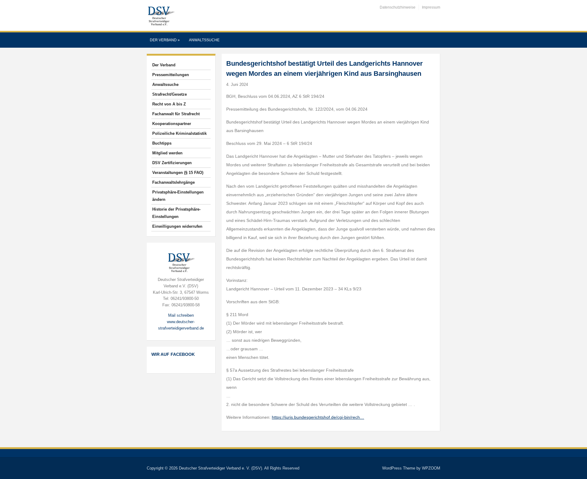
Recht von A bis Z (169, 104)
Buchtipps (162, 143)
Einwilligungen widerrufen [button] (177, 226)
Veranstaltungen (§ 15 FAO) (177, 172)
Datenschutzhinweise (397, 7)
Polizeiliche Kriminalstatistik (179, 133)
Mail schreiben (181, 315)
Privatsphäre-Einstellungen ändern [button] (178, 196)
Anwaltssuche (204, 40)
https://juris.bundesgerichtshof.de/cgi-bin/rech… (318, 417)
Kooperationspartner (171, 123)
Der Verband (165, 40)
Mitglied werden (167, 153)
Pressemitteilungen (170, 74)
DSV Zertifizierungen (172, 162)
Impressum (431, 7)
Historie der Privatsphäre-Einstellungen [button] (176, 213)
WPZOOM (431, 468)
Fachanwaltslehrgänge (173, 182)
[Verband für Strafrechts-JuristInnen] (161, 15)
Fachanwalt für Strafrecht (176, 114)
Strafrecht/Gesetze (169, 94)
